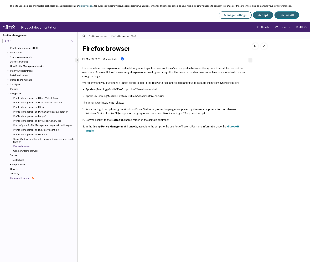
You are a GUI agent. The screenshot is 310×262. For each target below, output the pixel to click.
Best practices (17, 164)
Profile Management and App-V (29, 116)
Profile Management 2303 (24, 48)
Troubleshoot (17, 160)
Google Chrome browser (25, 151)
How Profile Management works (27, 66)
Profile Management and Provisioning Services (37, 121)
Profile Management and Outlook (30, 134)
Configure (15, 84)
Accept (263, 15)
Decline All (287, 15)
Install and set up (19, 75)
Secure (13, 155)
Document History (19, 178)
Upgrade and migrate (21, 80)
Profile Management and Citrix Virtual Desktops (37, 102)
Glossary (14, 173)
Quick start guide (19, 61)
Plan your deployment (21, 71)
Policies (14, 89)
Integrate (15, 93)
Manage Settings (235, 15)
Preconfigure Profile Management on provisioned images (42, 125)
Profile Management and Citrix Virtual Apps (35, 98)
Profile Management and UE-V (28, 107)
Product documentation (39, 27)
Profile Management (98, 36)
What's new (16, 52)
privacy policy (86, 6)
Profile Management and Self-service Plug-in (36, 130)
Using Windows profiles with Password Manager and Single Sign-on (43, 140)
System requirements (21, 57)
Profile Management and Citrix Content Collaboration (40, 112)
